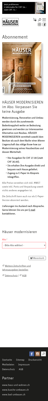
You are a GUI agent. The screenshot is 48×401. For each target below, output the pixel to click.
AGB (21, 369)
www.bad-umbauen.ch (13, 394)
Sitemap (20, 359)
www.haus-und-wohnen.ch (16, 384)
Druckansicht (35, 359)
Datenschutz (8, 369)
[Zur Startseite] (10, 22)
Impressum (24, 364)
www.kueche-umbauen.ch (15, 389)
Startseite (7, 359)
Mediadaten (8, 364)
